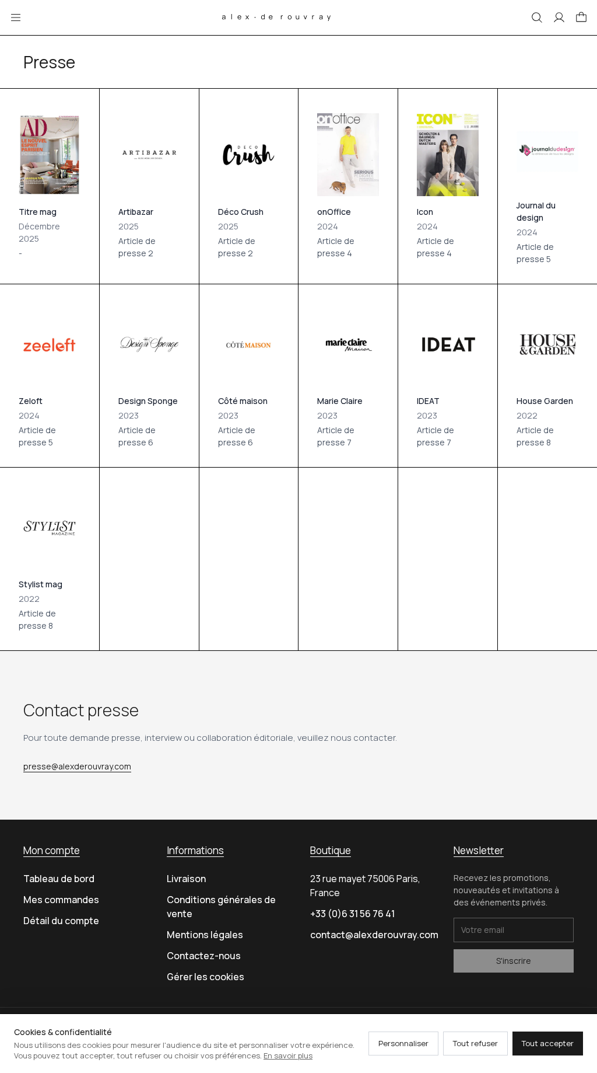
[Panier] (581, 17)
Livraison (186, 878)
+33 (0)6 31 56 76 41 (352, 913)
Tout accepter (548, 1043)
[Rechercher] (537, 17)
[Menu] (15, 17)
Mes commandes (61, 899)
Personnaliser (403, 1043)
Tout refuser (475, 1043)
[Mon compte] (559, 17)
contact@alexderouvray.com (374, 934)
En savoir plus (288, 1055)
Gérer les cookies (205, 976)
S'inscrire (513, 960)
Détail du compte (61, 920)
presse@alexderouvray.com (77, 766)
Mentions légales (205, 934)
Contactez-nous (204, 955)
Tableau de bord (58, 878)
